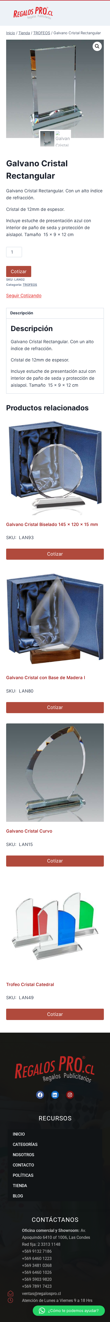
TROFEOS (30, 285)
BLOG (18, 1196)
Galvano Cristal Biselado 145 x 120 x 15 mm (52, 524)
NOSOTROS (23, 1154)
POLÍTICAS (23, 1175)
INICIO (19, 1134)
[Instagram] (70, 1095)
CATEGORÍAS (25, 1144)
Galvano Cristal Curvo (29, 831)
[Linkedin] (55, 1095)
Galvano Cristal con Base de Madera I (45, 677)
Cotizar (19, 271)
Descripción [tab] (21, 312)
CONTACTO (23, 1165)
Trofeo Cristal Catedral (30, 984)
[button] (97, 46)
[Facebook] (40, 1095)
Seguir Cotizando (23, 295)
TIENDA (20, 1185)
